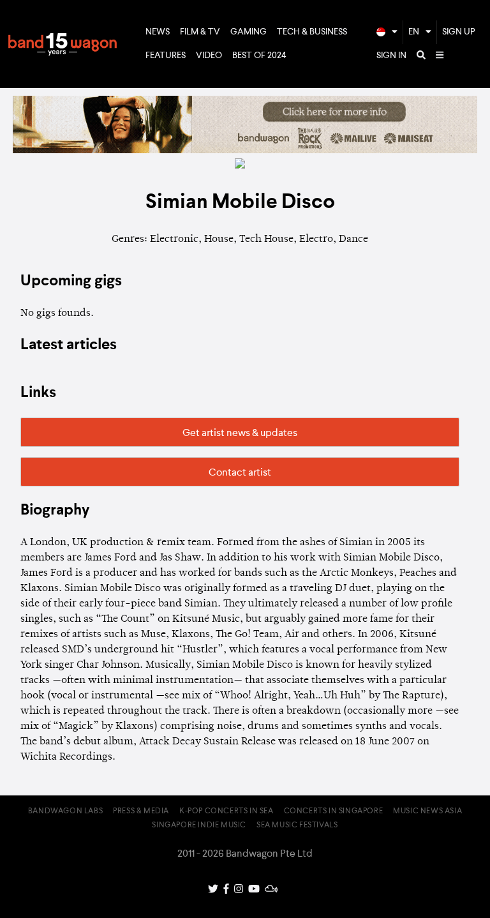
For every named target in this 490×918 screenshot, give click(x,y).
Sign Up (458, 31)
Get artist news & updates (239, 433)
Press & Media (141, 811)
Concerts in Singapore (333, 811)
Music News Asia (427, 811)
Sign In (391, 55)
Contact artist (240, 473)
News (157, 31)
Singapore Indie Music (199, 825)
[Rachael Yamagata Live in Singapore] (245, 151)
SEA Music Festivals (297, 825)
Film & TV (200, 31)
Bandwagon (62, 44)
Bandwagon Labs (65, 811)
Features (165, 55)
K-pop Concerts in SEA (226, 811)
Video (209, 55)
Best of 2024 (259, 55)
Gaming (248, 31)
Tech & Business (312, 31)
